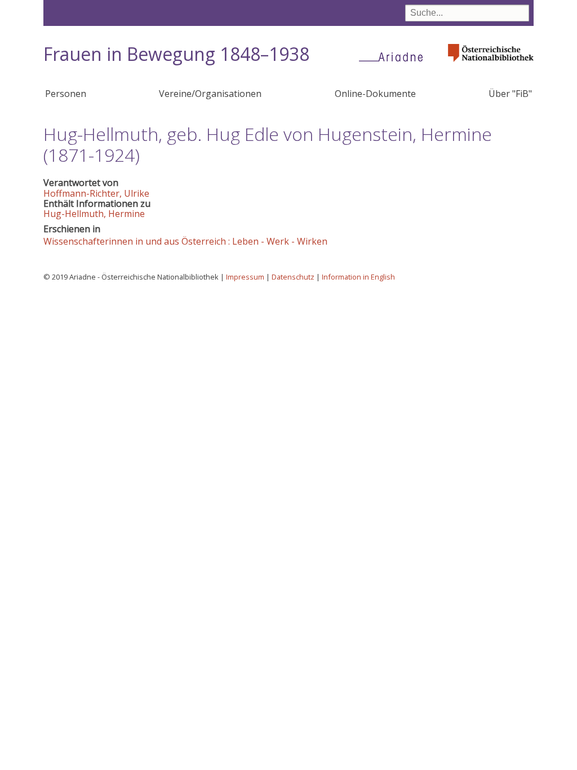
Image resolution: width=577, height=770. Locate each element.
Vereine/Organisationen (210, 93)
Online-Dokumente (375, 93)
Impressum (245, 277)
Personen (65, 93)
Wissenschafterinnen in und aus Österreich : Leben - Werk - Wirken (185, 241)
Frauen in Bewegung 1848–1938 (176, 54)
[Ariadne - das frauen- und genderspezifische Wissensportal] (394, 56)
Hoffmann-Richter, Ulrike (96, 193)
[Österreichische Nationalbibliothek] (491, 65)
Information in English (358, 277)
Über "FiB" (510, 93)
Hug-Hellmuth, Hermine (94, 213)
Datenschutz (293, 277)
